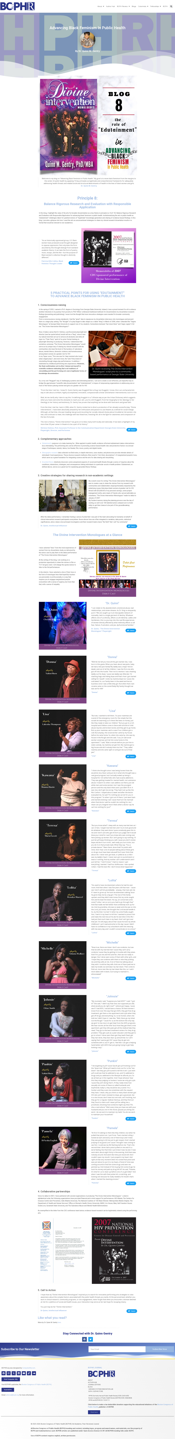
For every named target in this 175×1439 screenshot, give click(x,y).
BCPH (165, 6)
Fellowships (154, 6)
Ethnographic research (50, 453)
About (99, 6)
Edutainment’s (47, 443)
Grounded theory (48, 462)
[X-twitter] (14, 1373)
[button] (171, 6)
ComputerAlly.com (28, 1368)
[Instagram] (9, 1373)
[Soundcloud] (34, 1373)
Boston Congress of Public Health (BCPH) (36, 1384)
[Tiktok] (29, 1373)
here (59, 1322)
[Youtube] (24, 1373)
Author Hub (110, 6)
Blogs (134, 6)
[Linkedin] (19, 1373)
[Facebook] (84, 1339)
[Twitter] (90, 1339)
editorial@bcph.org (12, 1395)
